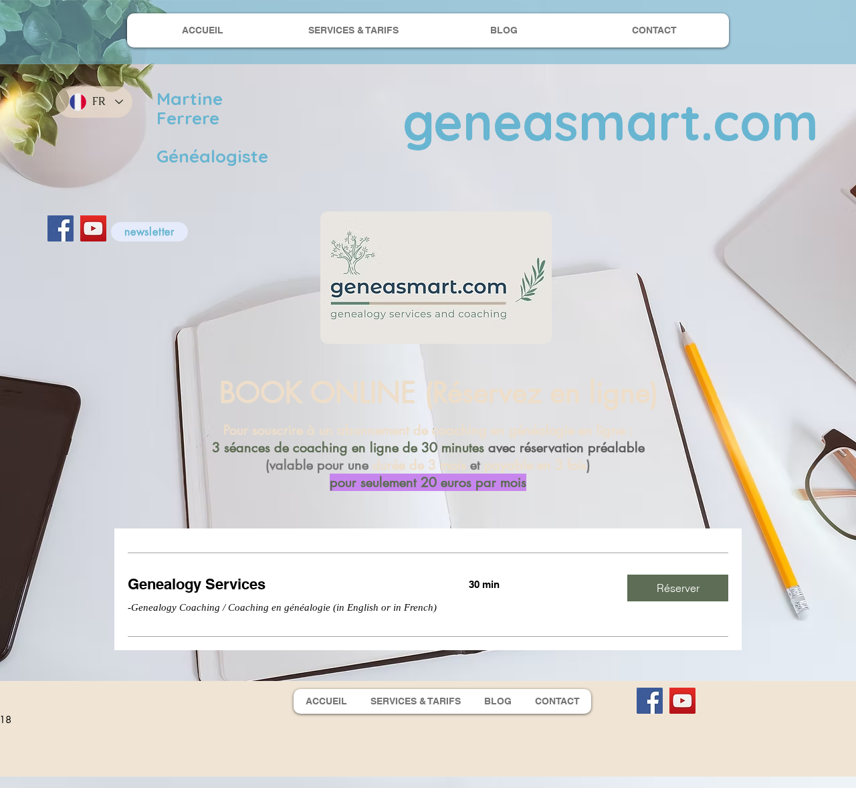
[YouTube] (93, 228)
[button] (149, 231)
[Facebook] (60, 228)
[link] (282, 584)
